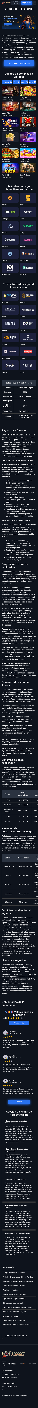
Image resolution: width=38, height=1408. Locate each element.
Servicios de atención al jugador (14, 1311)
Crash (23, 82)
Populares (5, 82)
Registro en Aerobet (10, 1290)
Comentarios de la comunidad (14, 1320)
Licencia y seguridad (10, 1316)
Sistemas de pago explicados (13, 1303)
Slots (31, 82)
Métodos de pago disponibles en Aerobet (18, 1277)
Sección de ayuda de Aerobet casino (16, 1325)
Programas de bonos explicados (14, 1294)
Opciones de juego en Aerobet (14, 1299)
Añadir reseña (19, 1023)
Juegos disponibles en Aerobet (14, 1273)
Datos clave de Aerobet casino (14, 1286)
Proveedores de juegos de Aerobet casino (18, 1281)
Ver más (19, 1102)
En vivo (14, 82)
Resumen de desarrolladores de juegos (17, 1307)
